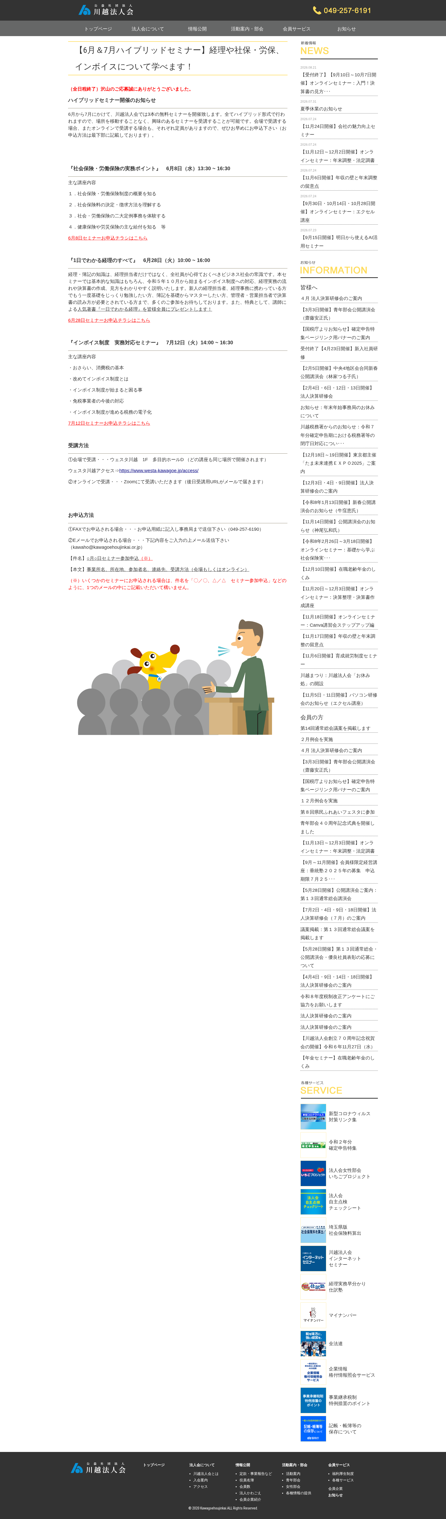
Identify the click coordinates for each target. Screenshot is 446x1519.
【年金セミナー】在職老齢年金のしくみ (337, 1062)
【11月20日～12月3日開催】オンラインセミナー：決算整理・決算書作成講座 (337, 597)
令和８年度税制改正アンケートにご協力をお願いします (337, 1000)
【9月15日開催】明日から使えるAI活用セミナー (339, 241)
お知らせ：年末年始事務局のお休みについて (337, 411)
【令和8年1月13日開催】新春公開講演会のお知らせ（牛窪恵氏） (338, 506)
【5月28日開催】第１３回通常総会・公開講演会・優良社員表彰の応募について (339, 957)
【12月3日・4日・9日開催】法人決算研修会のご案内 (337, 487)
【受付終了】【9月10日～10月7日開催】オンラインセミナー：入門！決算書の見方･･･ (338, 83)
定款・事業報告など (256, 1474)
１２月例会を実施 (319, 800)
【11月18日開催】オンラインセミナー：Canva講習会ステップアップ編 (337, 621)
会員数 (245, 1486)
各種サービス (343, 1480)
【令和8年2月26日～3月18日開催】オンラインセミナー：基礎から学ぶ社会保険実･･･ (337, 550)
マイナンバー (343, 1315)
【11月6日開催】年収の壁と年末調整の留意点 (338, 182)
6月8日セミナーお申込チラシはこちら (108, 238)
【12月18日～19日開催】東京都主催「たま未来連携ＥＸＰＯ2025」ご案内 (338, 463)
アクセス (200, 1486)
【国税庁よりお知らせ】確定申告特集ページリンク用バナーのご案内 (337, 333)
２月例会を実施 (316, 739)
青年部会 (293, 1480)
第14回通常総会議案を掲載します (335, 728)
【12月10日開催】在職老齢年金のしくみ (338, 573)
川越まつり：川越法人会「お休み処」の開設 (335, 679)
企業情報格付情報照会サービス (352, 1372)
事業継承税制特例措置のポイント (350, 1400)
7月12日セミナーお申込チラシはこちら (109, 423)
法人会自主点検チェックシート (345, 1202)
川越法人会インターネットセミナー (345, 1258)
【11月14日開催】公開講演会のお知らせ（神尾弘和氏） (337, 526)
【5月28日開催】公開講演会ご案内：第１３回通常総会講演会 (339, 894)
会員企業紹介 (250, 1499)
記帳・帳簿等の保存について (345, 1428)
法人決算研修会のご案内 (326, 1015)
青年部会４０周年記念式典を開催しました (337, 827)
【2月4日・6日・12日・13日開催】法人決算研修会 (337, 392)
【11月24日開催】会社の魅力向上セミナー (337, 130)
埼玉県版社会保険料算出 (345, 1230)
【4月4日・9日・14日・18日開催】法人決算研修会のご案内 (337, 981)
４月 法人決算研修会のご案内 (331, 298)
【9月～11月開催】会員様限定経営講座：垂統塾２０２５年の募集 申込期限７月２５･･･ (338, 871)
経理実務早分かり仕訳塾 (347, 1287)
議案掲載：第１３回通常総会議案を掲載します (337, 933)
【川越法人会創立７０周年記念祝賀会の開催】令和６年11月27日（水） (337, 1042)
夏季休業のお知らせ (321, 108)
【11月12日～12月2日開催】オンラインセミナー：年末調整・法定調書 (337, 156)
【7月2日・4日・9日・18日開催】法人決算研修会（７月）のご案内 (338, 914)
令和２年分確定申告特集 (343, 1145)
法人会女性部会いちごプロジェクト (350, 1173)
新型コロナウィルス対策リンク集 (350, 1116)
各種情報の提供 (298, 1493)
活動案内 (293, 1474)
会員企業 (335, 1489)
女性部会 (293, 1486)
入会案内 (200, 1480)
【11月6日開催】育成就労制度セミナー (338, 660)
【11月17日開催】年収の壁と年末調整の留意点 (337, 640)
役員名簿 (247, 1480)
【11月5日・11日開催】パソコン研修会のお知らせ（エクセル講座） (338, 699)
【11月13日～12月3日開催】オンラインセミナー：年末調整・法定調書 (337, 847)
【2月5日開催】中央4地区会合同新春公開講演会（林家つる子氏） (339, 372)
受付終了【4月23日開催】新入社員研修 (339, 353)
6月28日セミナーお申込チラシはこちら (109, 320)
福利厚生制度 (343, 1474)
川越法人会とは (206, 1474)
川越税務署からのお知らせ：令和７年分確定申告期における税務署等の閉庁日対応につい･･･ (337, 435)
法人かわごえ (250, 1493)
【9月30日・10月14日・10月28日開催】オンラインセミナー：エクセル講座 (337, 212)
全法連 (336, 1343)
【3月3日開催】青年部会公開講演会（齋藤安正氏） (337, 314)
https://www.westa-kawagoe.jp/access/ (158, 470)
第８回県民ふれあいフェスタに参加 (337, 812)
